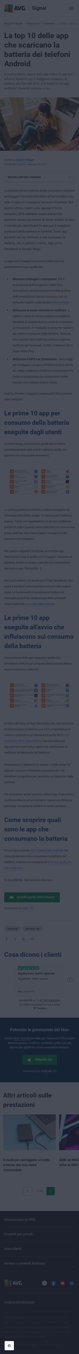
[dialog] (39, 677)
